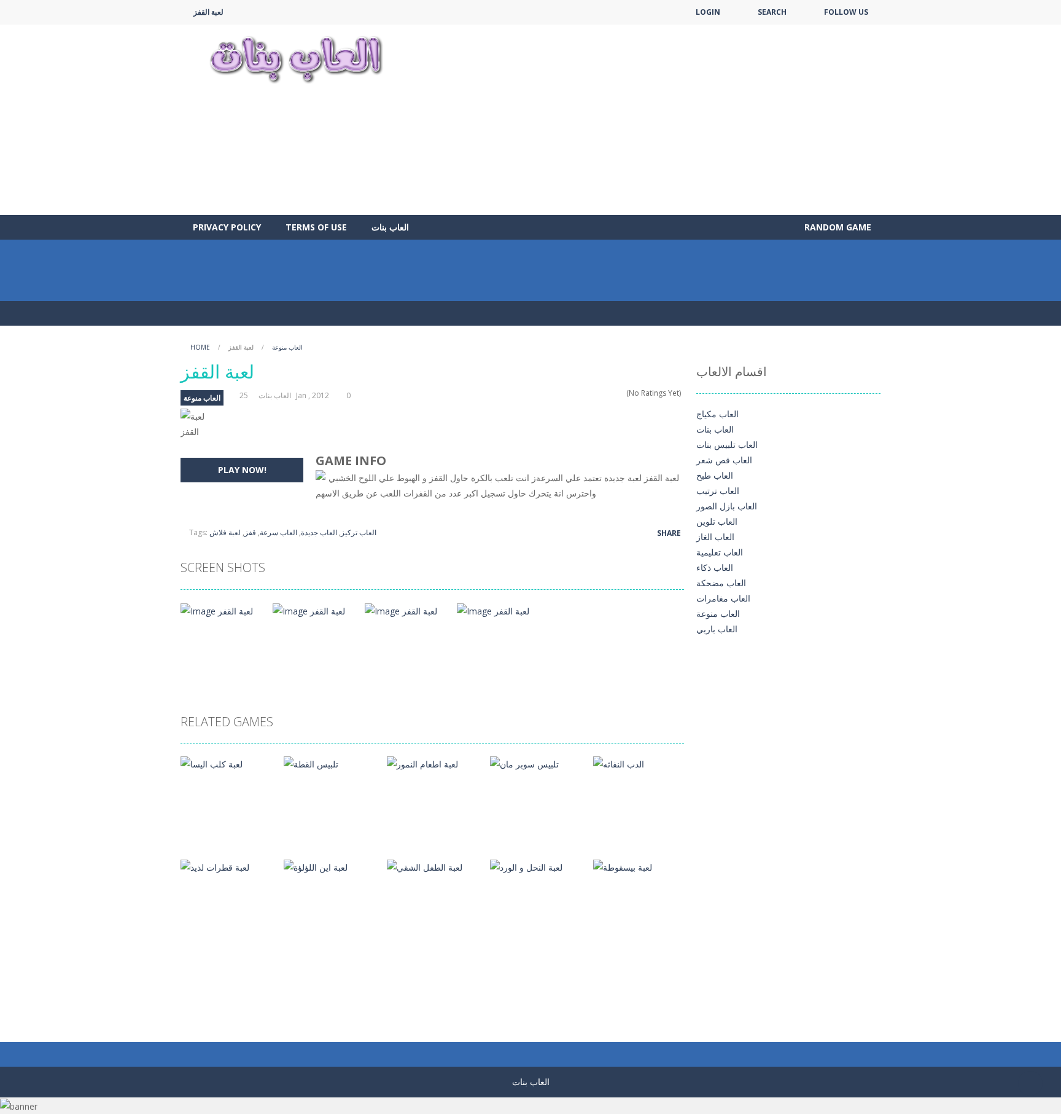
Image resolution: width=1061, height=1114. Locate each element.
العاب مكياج (717, 414)
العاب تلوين (716, 521)
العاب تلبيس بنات (727, 444)
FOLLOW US (846, 12)
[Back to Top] (1030, 1083)
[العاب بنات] (296, 58)
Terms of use (316, 227)
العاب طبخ (714, 475)
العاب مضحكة (721, 583)
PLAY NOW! (242, 470)
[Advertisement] (656, 120)
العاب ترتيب (717, 490)
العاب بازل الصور (726, 506)
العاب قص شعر (724, 460)
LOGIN (708, 12)
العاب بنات (390, 227)
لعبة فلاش (225, 532)
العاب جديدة (319, 532)
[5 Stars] (620, 393)
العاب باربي (716, 629)
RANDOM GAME (836, 227)
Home (200, 347)
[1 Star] (589, 393)
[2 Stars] (596, 393)
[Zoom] (217, 610)
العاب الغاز (715, 537)
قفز (250, 532)
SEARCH (772, 12)
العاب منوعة (287, 347)
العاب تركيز (358, 532)
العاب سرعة (278, 532)
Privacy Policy (227, 227)
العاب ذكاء (714, 567)
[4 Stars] (612, 393)
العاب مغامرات (723, 598)
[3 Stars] (604, 393)
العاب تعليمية (719, 552)
